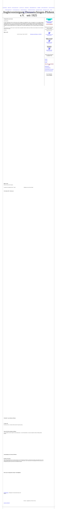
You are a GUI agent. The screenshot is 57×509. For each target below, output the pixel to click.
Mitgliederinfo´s (47, 66)
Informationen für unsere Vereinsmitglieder (49, 22)
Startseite (5, 7)
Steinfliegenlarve (6, 492)
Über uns (9, 7)
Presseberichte (33, 7)
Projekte (26, 7)
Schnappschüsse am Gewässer (49, 69)
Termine (39, 7)
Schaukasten (51, 7)
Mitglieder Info (44, 7)
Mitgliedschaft (15, 7)
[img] (26, 3)
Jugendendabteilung (47, 67)
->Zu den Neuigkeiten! (49, 24)
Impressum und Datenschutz (28, 12)
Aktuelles (21, 7)
